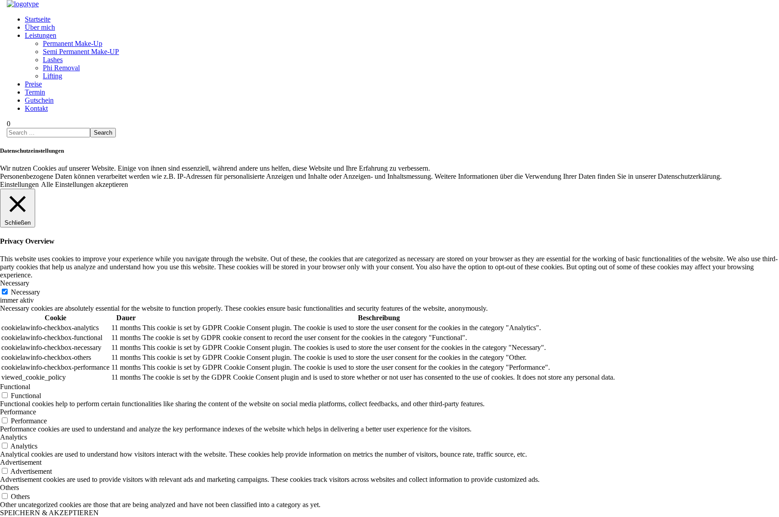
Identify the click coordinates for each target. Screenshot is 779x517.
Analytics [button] (13, 437)
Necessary (25, 292)
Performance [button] (18, 412)
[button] (8, 123)
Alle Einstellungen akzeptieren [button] (84, 184)
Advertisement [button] (20, 462)
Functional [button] (15, 386)
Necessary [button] (14, 283)
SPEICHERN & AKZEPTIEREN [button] (49, 513)
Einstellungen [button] (19, 184)
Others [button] (9, 487)
